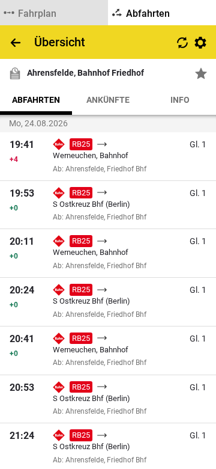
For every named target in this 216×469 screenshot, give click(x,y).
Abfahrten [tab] (36, 100)
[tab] (54, 12)
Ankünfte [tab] (108, 100)
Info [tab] (180, 100)
